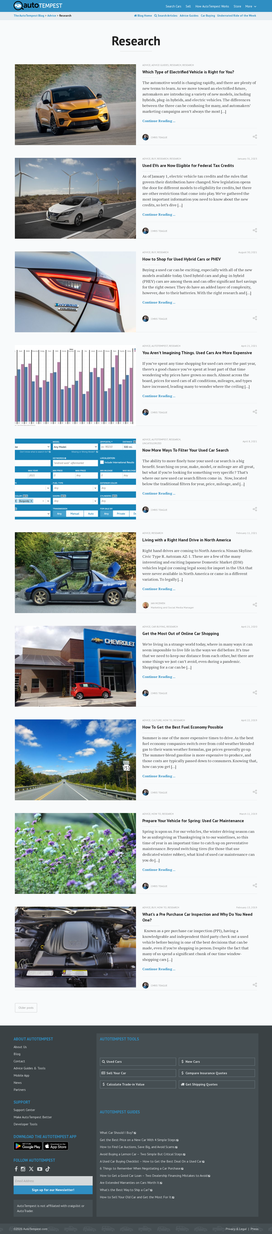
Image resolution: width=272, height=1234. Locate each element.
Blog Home (144, 15)
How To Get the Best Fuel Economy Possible (182, 727)
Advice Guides (189, 15)
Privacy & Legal (236, 1229)
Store (237, 6)
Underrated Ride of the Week (236, 15)
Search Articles (167, 15)
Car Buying (208, 15)
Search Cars (173, 6)
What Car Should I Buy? (116, 1132)
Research (175, 65)
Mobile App (21, 1075)
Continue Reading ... (158, 120)
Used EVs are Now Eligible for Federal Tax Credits (188, 165)
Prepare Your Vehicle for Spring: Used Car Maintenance (193, 820)
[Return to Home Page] (38, 5)
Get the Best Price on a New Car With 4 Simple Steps (138, 1140)
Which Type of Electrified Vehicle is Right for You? (188, 72)
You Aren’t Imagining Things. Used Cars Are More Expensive (197, 352)
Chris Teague (159, 137)
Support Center (24, 1110)
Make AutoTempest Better (33, 1117)
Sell (188, 6)
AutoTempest (160, 345)
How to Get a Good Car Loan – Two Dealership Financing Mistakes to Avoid (153, 1175)
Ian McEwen (158, 603)
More (249, 6)
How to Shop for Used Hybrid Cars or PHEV (181, 259)
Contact (19, 1061)
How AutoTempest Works (212, 6)
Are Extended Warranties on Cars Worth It (129, 1182)
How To (167, 720)
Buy (154, 158)
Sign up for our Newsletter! (53, 1190)
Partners (20, 1089)
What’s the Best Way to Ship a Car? (125, 1190)
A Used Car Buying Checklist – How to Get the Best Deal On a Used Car (151, 1161)
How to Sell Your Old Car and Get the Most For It (135, 1197)
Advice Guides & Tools (29, 1068)
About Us (20, 1047)
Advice (146, 65)
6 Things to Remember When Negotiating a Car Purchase (140, 1168)
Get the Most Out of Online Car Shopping (180, 633)
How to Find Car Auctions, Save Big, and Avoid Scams (137, 1147)
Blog (17, 1054)
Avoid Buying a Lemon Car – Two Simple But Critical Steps (141, 1154)
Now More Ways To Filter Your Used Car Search (185, 450)
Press (254, 1229)
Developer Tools (25, 1124)
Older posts (26, 1008)
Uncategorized (152, 443)
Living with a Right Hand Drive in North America (186, 540)
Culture (157, 720)
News (18, 1082)
